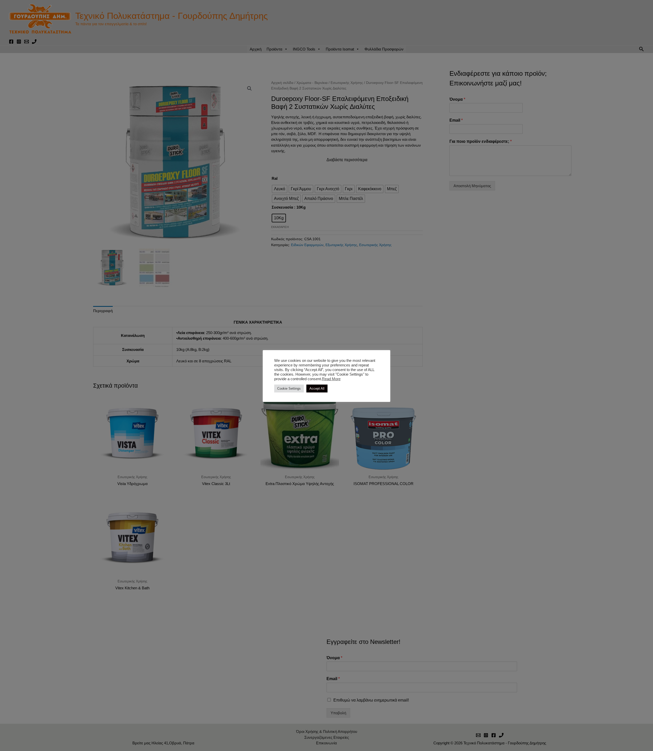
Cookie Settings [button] (289, 388)
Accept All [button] (316, 388)
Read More (331, 379)
